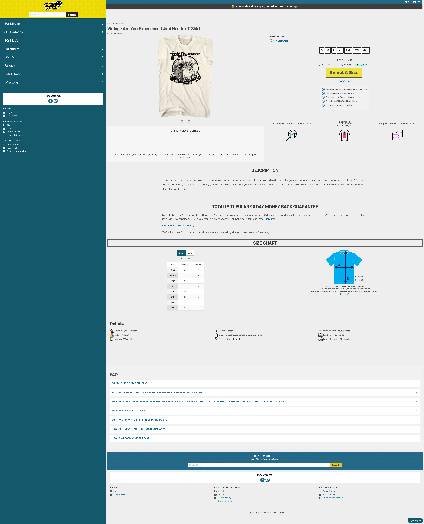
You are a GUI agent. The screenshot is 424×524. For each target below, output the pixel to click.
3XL (357, 50)
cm (190, 252)
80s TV (9, 57)
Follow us (53, 95)
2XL (348, 50)
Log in (9, 112)
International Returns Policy (178, 225)
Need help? (185, 259)
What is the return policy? (129, 410)
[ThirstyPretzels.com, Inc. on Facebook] (50, 101)
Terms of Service (15, 135)
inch (181, 252)
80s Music (11, 40)
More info (270, 219)
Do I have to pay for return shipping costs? (140, 420)
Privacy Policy (13, 131)
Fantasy (9, 66)
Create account (14, 115)
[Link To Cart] (418, 2)
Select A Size (344, 72)
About (9, 125)
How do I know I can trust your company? (138, 429)
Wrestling (11, 82)
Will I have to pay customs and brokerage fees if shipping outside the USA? (160, 392)
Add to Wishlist (344, 81)
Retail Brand (12, 74)
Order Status (13, 144)
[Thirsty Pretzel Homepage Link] (53, 11)
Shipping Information (17, 151)
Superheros (12, 49)
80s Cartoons (13, 32)
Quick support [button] (416, 521)
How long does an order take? (131, 438)
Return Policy (13, 147)
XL (340, 50)
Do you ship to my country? (130, 383)
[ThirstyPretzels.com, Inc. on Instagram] (55, 101)
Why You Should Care (185, 157)
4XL (365, 50)
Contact (10, 128)
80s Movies (12, 24)
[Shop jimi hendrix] (185, 151)
